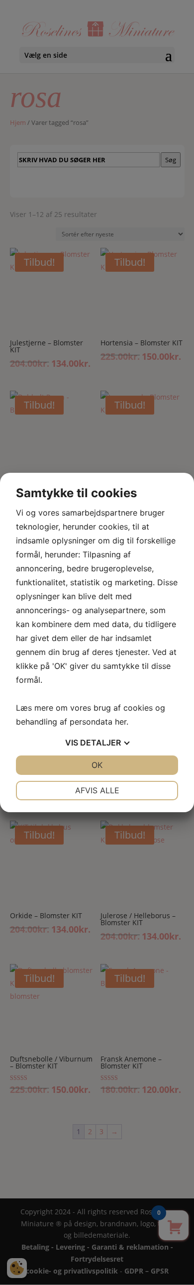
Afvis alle (97, 790)
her (120, 722)
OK (97, 765)
